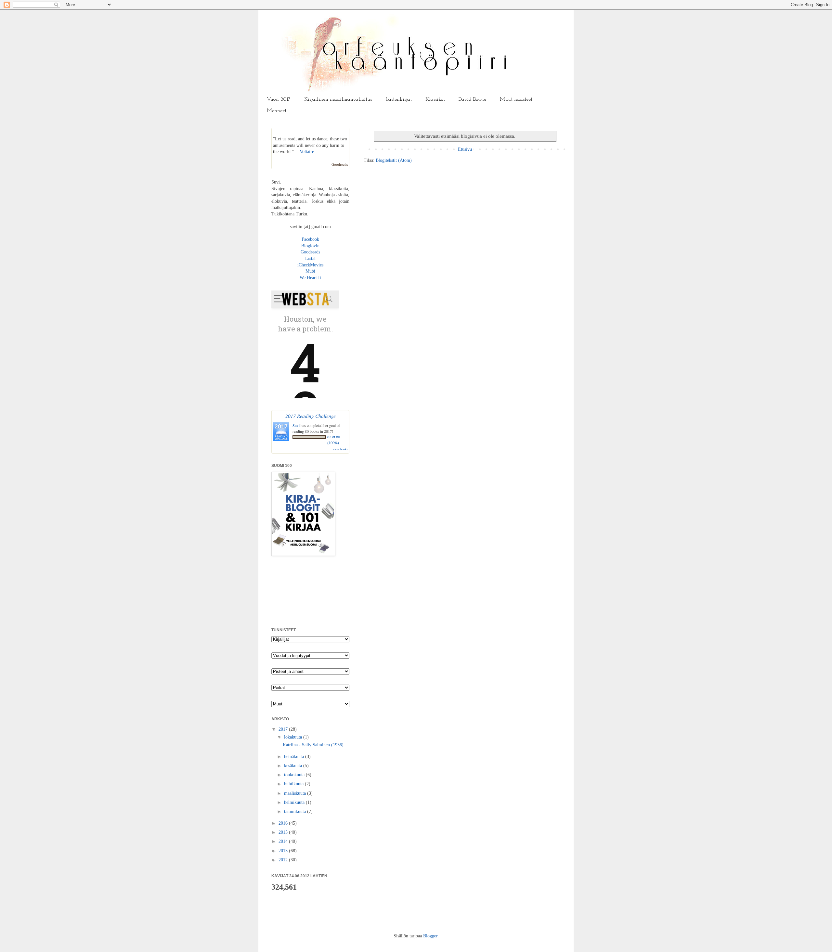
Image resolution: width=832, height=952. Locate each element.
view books (340, 449)
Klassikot (435, 99)
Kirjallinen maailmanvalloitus (338, 99)
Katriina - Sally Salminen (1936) (313, 744)
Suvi (296, 425)
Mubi (310, 271)
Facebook (310, 239)
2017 (284, 729)
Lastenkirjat (398, 99)
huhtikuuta (294, 783)
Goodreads (340, 164)
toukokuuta (295, 774)
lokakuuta (293, 737)
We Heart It (310, 277)
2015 (284, 832)
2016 (284, 823)
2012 (284, 859)
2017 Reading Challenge (310, 415)
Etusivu (465, 149)
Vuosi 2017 (279, 99)
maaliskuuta (295, 793)
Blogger (430, 935)
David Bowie (472, 99)
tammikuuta (295, 811)
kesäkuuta (293, 765)
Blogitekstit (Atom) (394, 160)
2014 (284, 841)
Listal (310, 258)
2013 (284, 850)
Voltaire (307, 151)
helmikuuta (295, 802)
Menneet (276, 110)
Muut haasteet (516, 99)
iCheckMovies (310, 265)
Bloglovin (310, 245)
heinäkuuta (294, 756)
